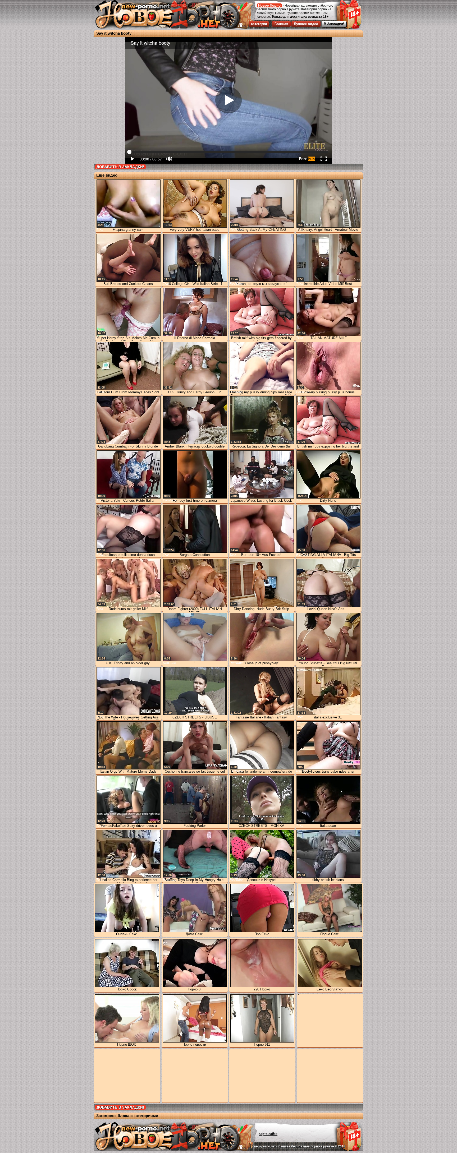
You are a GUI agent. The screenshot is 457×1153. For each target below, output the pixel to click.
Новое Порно (269, 5)
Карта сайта (268, 1134)
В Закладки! (334, 24)
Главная (281, 24)
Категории (259, 24)
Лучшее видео (306, 24)
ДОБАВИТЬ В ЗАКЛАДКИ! (120, 167)
